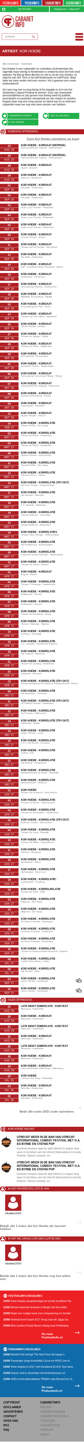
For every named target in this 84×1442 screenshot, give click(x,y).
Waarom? (74, 9)
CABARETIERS (50, 1425)
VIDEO (44, 1434)
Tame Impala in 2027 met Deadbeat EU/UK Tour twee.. (38, 1366)
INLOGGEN (24, 9)
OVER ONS (10, 1420)
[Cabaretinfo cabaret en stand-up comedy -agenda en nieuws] (52, 3)
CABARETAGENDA (52, 1411)
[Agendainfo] (73, 3)
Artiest (9, 51)
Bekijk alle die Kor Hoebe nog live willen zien (35, 1277)
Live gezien (17, 122)
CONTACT (10, 1416)
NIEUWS (45, 1407)
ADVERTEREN (13, 1411)
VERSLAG (47, 1429)
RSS (6, 1425)
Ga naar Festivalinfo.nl (52, 1335)
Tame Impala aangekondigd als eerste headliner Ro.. (38, 1301)
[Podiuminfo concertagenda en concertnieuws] (31, 3)
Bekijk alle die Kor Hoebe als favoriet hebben (33, 1227)
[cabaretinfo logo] (18, 21)
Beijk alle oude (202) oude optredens (47, 1111)
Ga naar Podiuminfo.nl (52, 1389)
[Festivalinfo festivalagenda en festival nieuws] (10, 3)
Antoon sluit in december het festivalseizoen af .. (35, 1373)
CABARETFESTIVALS (54, 1416)
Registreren (60, 9)
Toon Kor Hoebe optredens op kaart (52, 138)
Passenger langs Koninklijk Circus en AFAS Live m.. (37, 1360)
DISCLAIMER (12, 1407)
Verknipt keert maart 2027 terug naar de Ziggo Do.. (36, 1319)
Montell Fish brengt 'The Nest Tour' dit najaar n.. (34, 1354)
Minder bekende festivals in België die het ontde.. (35, 1307)
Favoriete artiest (21, 115)
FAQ (6, 1429)
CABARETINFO (50, 1402)
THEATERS (47, 1420)
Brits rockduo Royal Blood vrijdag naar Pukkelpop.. (36, 1325)
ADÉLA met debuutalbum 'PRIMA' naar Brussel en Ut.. (38, 1379)
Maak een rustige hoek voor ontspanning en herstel (37, 1313)
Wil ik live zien (60, 115)
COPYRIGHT (11, 1402)
